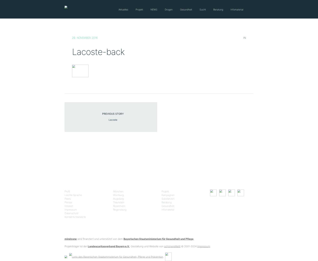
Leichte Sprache (73, 195)
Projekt (139, 9)
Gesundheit (186, 9)
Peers (68, 198)
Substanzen (167, 198)
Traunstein (118, 202)
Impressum (71, 209)
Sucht (203, 9)
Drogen (169, 9)
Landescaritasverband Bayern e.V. (109, 246)
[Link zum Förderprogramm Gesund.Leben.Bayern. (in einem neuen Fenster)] (66, 256)
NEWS (154, 9)
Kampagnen (168, 195)
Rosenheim (119, 206)
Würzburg (118, 195)
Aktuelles (123, 9)
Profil (67, 191)
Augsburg (118, 198)
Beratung (218, 9)
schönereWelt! (172, 246)
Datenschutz (72, 213)
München (118, 191)
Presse (68, 202)
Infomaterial (237, 9)
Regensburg (119, 209)
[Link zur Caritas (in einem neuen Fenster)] (168, 256)
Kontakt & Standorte (75, 216)
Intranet (69, 206)
